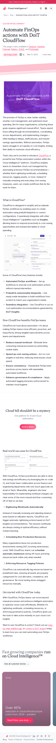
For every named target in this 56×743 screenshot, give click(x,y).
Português (34, 49)
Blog (11, 15)
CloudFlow (43, 155)
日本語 (21, 49)
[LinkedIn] (21, 55)
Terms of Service (15, 740)
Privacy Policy (29, 740)
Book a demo (28, 427)
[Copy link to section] (27, 200)
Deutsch (32, 46)
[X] (38, 736)
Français (6, 49)
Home (5, 15)
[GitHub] (49, 736)
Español (41, 46)
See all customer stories (16, 664)
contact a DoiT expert (35, 628)
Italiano (14, 49)
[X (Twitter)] (23, 55)
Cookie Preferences (45, 740)
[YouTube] (42, 736)
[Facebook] (45, 736)
